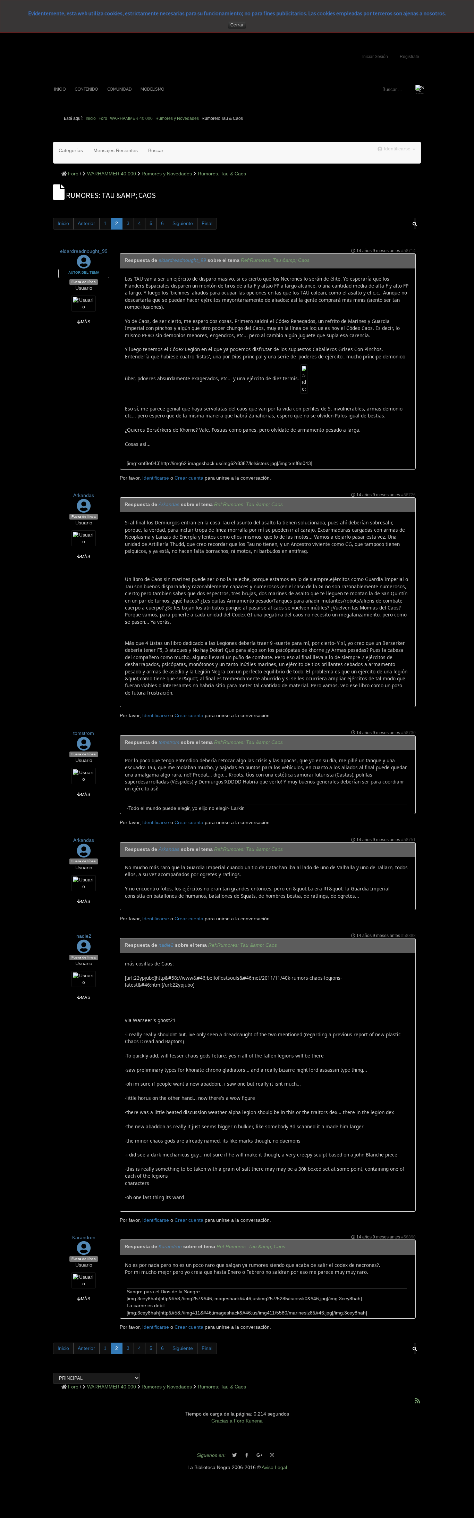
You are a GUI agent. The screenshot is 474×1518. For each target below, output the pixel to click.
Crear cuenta (189, 478)
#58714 (408, 251)
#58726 (408, 495)
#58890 (408, 1237)
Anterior (86, 223)
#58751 (408, 840)
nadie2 (83, 936)
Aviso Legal (274, 1467)
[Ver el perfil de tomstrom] (84, 747)
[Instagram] (272, 1455)
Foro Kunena (248, 1421)
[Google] (259, 1455)
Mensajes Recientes (115, 150)
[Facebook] (247, 1455)
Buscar (155, 150)
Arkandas (83, 495)
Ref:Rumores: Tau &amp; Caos (275, 260)
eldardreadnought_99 (84, 251)
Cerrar (237, 25)
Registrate (409, 56)
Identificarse (155, 478)
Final (207, 223)
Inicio (60, 89)
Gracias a (221, 1421)
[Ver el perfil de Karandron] (84, 1251)
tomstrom (83, 733)
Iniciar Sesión (375, 56)
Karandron (83, 1237)
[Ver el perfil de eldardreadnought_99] (84, 265)
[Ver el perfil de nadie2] (84, 950)
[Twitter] (234, 1455)
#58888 (408, 936)
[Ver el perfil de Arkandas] (84, 509)
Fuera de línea (83, 282)
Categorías (71, 150)
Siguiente (182, 223)
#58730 (408, 733)
